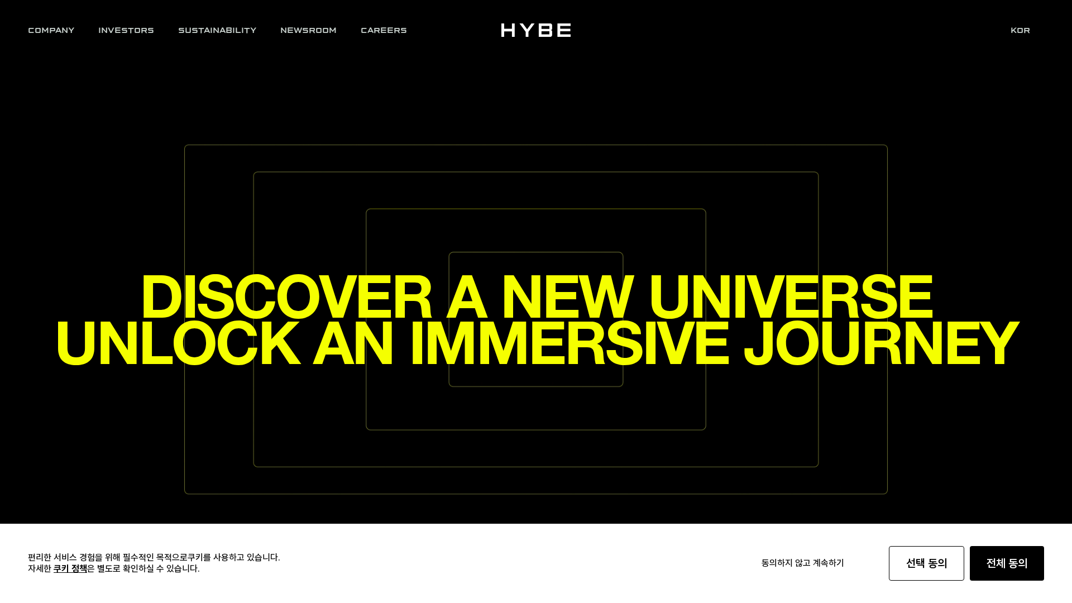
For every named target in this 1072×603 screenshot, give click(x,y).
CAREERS (384, 30)
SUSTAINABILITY (217, 30)
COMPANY (51, 30)
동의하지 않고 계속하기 (803, 563)
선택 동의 (926, 563)
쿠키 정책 (70, 568)
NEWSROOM (308, 30)
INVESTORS (126, 30)
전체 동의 (1007, 563)
